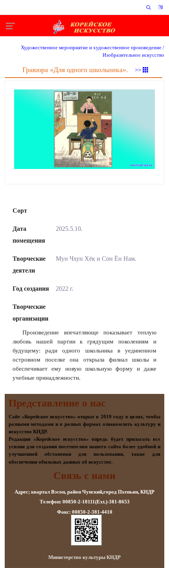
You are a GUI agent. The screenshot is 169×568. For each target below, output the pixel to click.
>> (139, 70)
